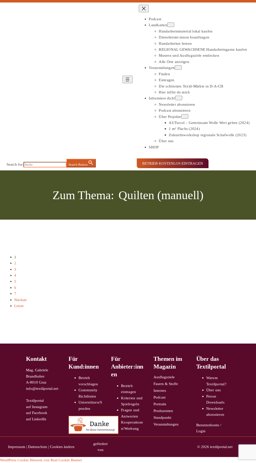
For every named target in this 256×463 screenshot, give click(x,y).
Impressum (16, 447)
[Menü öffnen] (127, 79)
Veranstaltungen (166, 424)
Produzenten (163, 411)
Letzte (19, 306)
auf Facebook (36, 413)
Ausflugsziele (164, 377)
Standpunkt (162, 417)
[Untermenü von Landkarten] (170, 24)
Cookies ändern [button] (62, 447)
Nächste (20, 300)
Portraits (160, 404)
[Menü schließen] (144, 8)
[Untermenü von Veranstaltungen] (178, 67)
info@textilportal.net (42, 388)
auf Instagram (37, 407)
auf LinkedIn (36, 419)
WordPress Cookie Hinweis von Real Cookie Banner (41, 460)
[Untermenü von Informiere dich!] (178, 98)
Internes (160, 390)
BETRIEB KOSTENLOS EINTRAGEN (172, 163)
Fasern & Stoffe (166, 384)
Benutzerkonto (207, 425)
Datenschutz (37, 447)
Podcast (160, 397)
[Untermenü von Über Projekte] (184, 116)
